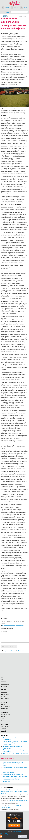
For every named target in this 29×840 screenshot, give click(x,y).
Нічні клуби (4, 692)
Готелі (2, 718)
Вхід (8, 12)
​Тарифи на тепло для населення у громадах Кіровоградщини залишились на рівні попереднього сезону (15, 763)
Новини (16, 7)
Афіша (7, 7)
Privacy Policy (4, 834)
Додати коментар (9, 646)
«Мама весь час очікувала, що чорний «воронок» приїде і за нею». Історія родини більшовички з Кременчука (14, 791)
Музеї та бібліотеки (5, 706)
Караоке (3, 696)
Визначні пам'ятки (5, 714)
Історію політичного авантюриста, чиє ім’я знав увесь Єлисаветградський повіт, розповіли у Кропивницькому (15, 779)
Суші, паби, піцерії (5, 684)
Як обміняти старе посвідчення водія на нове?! (15, 753)
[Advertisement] (14, 664)
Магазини (3, 728)
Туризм (3, 716)
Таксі (2, 720)
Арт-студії (3, 731)
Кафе (2, 679)
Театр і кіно (4, 704)
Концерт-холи (4, 708)
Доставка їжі (4, 686)
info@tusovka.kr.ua (17, 831)
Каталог (26, 7)
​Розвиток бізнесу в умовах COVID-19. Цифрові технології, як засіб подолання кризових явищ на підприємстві (15, 742)
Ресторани (3, 682)
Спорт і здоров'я (5, 726)
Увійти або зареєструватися (9, 650)
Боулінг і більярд (5, 694)
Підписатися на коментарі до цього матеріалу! (13, 625)
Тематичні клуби (5, 698)
